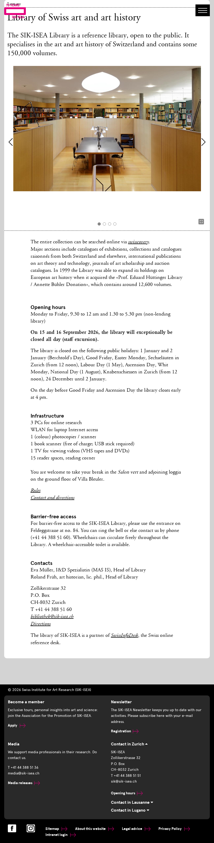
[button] (10, 142)
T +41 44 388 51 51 (126, 775)
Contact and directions (52, 498)
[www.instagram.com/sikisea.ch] (31, 828)
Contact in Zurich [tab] (128, 744)
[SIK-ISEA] (15, 10)
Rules (35, 490)
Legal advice (132, 829)
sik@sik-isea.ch (124, 781)
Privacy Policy (170, 829)
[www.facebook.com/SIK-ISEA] (12, 828)
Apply (13, 725)
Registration (121, 731)
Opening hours (123, 793)
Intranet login (56, 835)
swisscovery (138, 242)
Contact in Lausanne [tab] (131, 802)
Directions (41, 624)
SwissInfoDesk (124, 635)
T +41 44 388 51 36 (23, 767)
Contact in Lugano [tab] (129, 810)
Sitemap (52, 829)
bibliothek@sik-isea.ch (52, 617)
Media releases (20, 783)
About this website (90, 829)
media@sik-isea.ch (23, 773)
